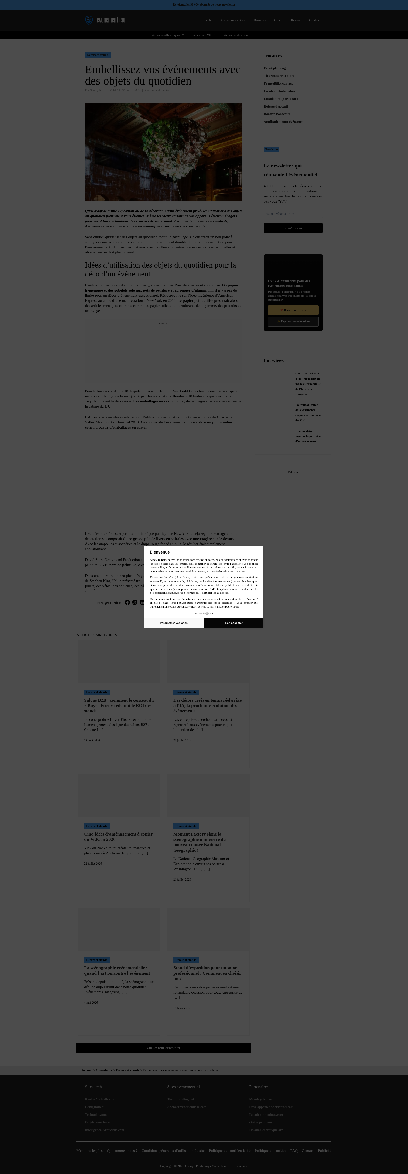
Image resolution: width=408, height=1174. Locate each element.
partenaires (168, 559)
